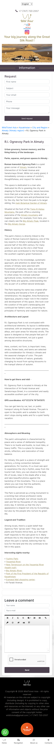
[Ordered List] (34, 618)
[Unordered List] (39, 618)
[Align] (29, 618)
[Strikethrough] (23, 618)
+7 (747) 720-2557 (29, 11)
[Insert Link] (45, 618)
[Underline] (18, 618)
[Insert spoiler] (29, 622)
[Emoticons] (12, 622)
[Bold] (7, 618)
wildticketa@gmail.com (17, 715)
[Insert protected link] (7, 622)
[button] (5, 53)
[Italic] (12, 618)
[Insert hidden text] (18, 622)
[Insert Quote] (23, 622)
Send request (27, 118)
